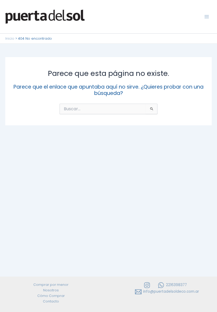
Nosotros (51, 290)
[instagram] (147, 285)
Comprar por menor (51, 284)
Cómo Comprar (51, 295)
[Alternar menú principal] (207, 17)
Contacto (51, 301)
